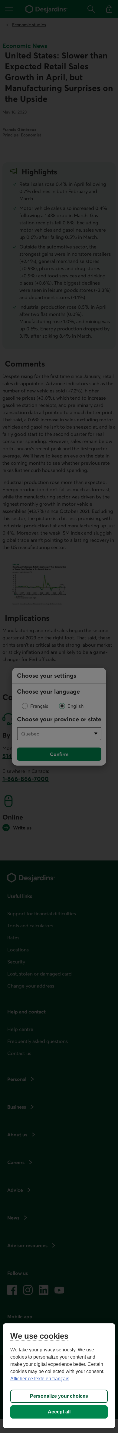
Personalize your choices (59, 1396)
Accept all (59, 1411)
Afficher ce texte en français (39, 1378)
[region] (59, 1375)
